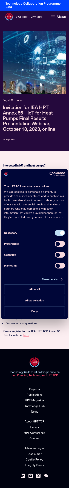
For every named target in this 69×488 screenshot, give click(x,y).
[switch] (60, 244)
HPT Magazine (34, 400)
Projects (34, 389)
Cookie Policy (34, 459)
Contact (35, 438)
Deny (34, 311)
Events (34, 427)
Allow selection (34, 300)
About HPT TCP (35, 421)
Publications (34, 394)
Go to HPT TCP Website (30, 16)
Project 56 (8, 100)
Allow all (34, 289)
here (26, 335)
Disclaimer (35, 454)
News (19, 100)
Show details (50, 279)
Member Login (34, 448)
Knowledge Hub (34, 406)
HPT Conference (34, 432)
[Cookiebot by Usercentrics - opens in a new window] (49, 174)
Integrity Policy (34, 465)
